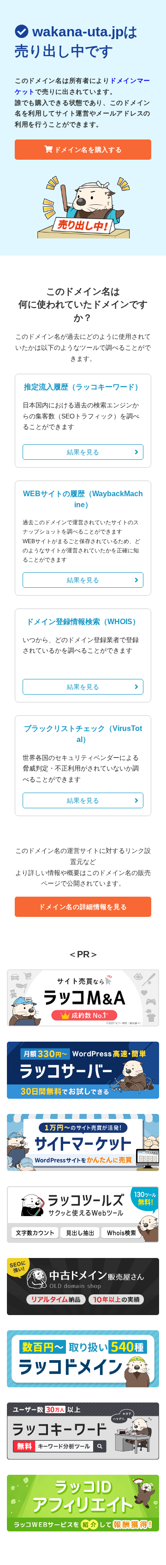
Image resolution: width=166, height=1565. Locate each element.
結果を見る (83, 452)
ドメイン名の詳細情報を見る (83, 906)
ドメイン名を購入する (88, 149)
